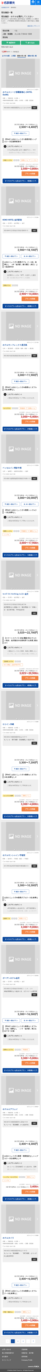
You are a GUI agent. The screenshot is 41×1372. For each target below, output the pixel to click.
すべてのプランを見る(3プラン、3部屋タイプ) (20, 181)
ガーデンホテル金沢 (11, 978)
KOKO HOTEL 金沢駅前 (12, 220)
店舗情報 (24, 1349)
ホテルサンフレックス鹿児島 (15, 345)
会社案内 (5, 1356)
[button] (13, 86)
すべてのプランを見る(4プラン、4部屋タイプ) (20, 306)
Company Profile (26, 1360)
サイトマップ (6, 1360)
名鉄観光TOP (5, 7)
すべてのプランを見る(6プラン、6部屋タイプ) (20, 685)
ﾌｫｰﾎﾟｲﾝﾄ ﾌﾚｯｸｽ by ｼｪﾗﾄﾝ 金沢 (15, 594)
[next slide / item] (37, 73)
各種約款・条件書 (27, 1353)
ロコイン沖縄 (8, 724)
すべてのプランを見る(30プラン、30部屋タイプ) (20, 1070)
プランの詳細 (30, 174)
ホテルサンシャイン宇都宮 (14, 855)
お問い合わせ (6, 1349)
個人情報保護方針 (8, 1353)
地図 (34, 107)
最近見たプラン (32, 26)
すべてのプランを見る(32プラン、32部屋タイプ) (20, 816)
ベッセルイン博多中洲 (12, 468)
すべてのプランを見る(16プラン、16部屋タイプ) (20, 555)
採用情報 (24, 1356)
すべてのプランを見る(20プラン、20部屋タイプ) (20, 1333)
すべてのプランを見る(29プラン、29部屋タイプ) (20, 429)
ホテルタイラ (8, 1238)
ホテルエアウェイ (10, 1109)
